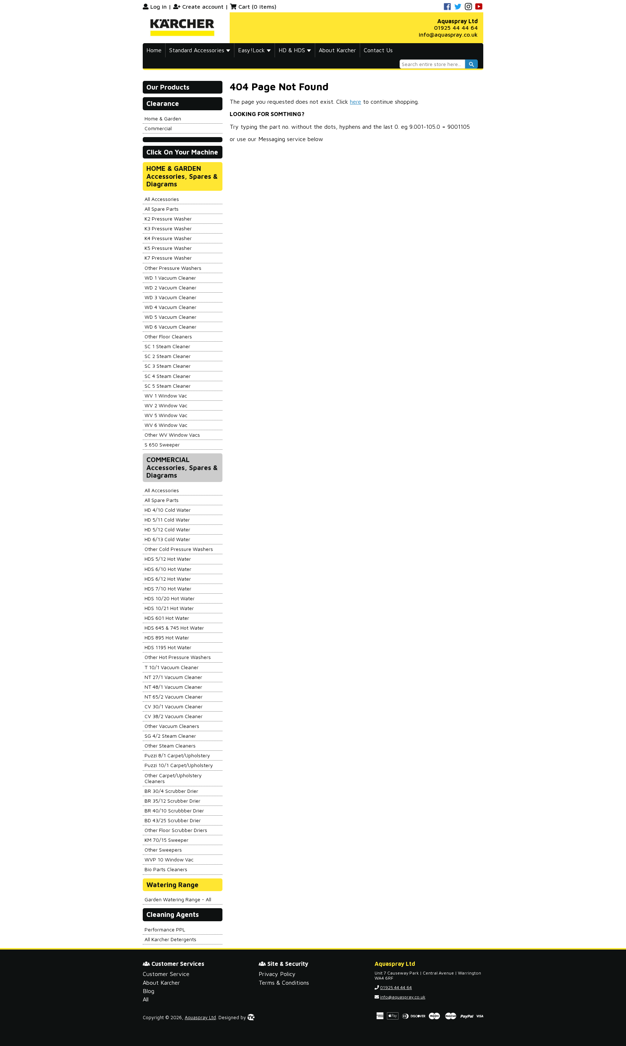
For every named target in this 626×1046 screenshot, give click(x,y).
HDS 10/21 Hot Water (169, 608)
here (355, 101)
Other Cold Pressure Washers (179, 549)
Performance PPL (165, 929)
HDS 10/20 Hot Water (170, 598)
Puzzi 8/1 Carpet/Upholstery (177, 755)
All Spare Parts (162, 209)
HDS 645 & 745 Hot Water (174, 628)
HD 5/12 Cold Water (167, 529)
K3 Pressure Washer (168, 228)
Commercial (158, 128)
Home (154, 50)
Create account (203, 6)
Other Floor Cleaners (168, 336)
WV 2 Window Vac (166, 405)
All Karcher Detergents (170, 939)
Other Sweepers (163, 850)
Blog (148, 991)
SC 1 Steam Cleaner (167, 346)
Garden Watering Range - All (178, 899)
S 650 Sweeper (162, 444)
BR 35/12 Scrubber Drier (172, 801)
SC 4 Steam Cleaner (168, 376)
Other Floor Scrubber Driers (176, 830)
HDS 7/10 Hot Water (168, 588)
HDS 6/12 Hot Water (168, 579)
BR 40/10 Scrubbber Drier (174, 810)
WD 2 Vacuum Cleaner (170, 287)
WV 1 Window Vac (166, 395)
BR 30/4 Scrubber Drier (171, 791)
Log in (158, 6)
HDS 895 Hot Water (167, 637)
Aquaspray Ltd (200, 1017)
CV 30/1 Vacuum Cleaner (174, 706)
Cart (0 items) (257, 6)
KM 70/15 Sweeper (166, 840)
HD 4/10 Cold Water (168, 510)
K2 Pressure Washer (168, 218)
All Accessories (162, 199)
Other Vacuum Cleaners (172, 726)
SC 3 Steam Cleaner (168, 366)
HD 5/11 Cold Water (167, 519)
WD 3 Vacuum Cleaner (170, 297)
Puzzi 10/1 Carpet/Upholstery (179, 765)
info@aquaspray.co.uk (448, 34)
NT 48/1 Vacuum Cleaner (173, 687)
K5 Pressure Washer (168, 248)
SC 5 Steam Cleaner (168, 386)
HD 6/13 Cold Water (167, 539)
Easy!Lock (252, 50)
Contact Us (378, 50)
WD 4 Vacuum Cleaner (170, 307)
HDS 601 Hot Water (167, 618)
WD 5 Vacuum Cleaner (170, 317)
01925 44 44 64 (456, 27)
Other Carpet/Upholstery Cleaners (173, 778)
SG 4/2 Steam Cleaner (170, 736)
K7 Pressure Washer (168, 258)
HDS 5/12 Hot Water (168, 559)
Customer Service (166, 974)
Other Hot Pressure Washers (178, 657)
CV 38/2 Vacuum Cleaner (174, 716)
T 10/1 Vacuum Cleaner (172, 667)
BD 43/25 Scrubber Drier (173, 820)
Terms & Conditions (284, 982)
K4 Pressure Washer (168, 238)
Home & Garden (163, 118)
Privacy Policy (277, 974)
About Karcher (337, 50)
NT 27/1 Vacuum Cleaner (173, 677)
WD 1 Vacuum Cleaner (170, 278)
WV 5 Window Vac (166, 415)
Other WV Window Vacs (172, 435)
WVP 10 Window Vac (169, 859)
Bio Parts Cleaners (166, 869)
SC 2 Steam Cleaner (168, 356)
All (146, 999)
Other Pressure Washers (173, 268)
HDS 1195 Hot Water (168, 647)
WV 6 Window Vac (166, 425)
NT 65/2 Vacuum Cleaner (174, 696)
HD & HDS (293, 50)
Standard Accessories (197, 50)
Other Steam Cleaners (170, 745)
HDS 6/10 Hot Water (168, 569)
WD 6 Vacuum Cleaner (170, 327)
